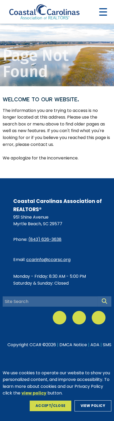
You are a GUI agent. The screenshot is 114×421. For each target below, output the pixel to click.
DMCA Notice (73, 345)
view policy (93, 405)
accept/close (50, 405)
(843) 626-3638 (45, 239)
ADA (94, 345)
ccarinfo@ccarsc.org (48, 260)
